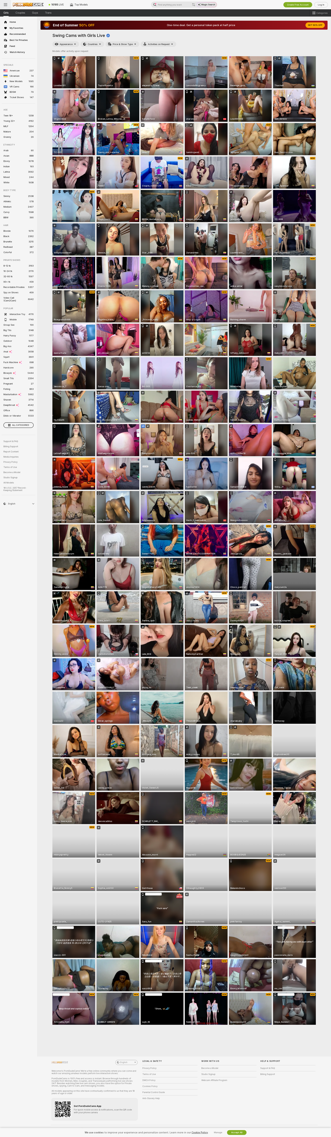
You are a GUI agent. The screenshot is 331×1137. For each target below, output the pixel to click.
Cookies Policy (150, 1086)
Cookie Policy (200, 1132)
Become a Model (11, 472)
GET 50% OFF (315, 25)
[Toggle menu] (5, 4)
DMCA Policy (149, 1080)
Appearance (66, 44)
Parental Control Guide (153, 1092)
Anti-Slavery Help (151, 1098)
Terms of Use (10, 467)
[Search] (193, 4)
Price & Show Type (123, 44)
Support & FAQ (10, 441)
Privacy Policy (10, 462)
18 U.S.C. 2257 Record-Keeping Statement (14, 489)
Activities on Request (159, 44)
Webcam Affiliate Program (214, 1080)
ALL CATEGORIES (20, 425)
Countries (93, 44)
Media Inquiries (11, 457)
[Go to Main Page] (28, 4)
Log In (321, 4)
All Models (8, 483)
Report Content (11, 451)
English (123, 1062)
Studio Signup (10, 477)
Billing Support (10, 446)
